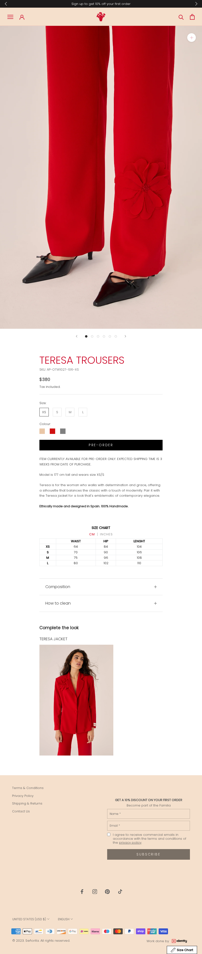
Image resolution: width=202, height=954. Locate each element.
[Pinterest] (107, 891)
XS (44, 412)
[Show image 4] (104, 336)
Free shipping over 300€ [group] (101, 3)
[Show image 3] (98, 336)
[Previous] (76, 336)
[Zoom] (191, 37)
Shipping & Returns (27, 803)
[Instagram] (94, 891)
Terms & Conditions (28, 788)
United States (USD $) (29, 919)
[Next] (125, 336)
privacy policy (130, 842)
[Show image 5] (110, 336)
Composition (57, 587)
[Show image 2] (92, 336)
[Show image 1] (86, 336)
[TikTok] (120, 891)
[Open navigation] (10, 17)
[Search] (181, 16)
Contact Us (21, 811)
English (63, 919)
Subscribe (148, 854)
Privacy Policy (23, 795)
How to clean (58, 603)
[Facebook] (82, 891)
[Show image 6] (116, 336)
